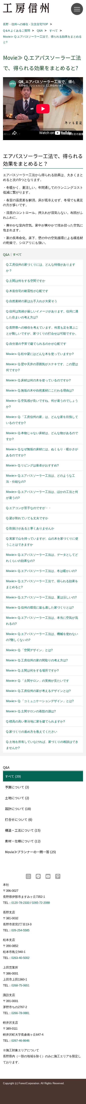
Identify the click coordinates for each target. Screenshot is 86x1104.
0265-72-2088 (41, 902)
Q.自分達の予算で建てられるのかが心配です (36, 343)
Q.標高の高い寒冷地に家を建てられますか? (35, 721)
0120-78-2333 (20, 902)
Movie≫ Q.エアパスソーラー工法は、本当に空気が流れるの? (42, 620)
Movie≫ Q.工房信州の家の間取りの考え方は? (37, 660)
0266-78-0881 (20, 1013)
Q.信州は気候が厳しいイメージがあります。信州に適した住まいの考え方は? (42, 314)
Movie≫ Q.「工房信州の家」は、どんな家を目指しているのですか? (42, 419)
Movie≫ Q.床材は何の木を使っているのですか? (38, 380)
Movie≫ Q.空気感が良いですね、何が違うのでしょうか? (42, 403)
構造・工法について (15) (23, 830)
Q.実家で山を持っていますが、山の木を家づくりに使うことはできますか (42, 541)
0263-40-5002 (20, 958)
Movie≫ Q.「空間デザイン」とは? (29, 650)
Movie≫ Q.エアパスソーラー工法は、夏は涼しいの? (41, 597)
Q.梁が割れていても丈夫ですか (27, 518)
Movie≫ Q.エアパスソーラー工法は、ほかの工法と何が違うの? (42, 494)
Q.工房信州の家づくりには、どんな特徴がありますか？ (40, 267)
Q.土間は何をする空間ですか (25, 280)
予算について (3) (17, 787)
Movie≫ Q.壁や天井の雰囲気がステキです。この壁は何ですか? (42, 367)
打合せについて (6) (18, 819)
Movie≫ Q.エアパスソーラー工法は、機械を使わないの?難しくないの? (42, 637)
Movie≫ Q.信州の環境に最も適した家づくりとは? (40, 607)
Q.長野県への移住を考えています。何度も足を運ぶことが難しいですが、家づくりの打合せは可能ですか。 (42, 330)
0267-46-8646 (20, 1040)
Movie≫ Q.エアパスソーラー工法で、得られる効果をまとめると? (42, 584)
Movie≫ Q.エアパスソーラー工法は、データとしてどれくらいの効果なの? (42, 557)
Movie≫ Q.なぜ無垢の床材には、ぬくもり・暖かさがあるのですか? (42, 452)
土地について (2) (17, 797)
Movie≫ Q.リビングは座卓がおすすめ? (32, 465)
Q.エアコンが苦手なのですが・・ (28, 508)
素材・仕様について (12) (23, 841)
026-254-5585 (20, 930)
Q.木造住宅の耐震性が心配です (27, 291)
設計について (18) (18, 808)
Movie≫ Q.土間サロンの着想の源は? (31, 711)
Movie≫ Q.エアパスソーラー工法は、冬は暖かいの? (41, 571)
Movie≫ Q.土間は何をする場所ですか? (32, 670)
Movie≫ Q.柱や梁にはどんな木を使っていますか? (40, 354)
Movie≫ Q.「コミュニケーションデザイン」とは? (40, 701)
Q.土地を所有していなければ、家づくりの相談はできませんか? (42, 744)
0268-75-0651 (20, 985)
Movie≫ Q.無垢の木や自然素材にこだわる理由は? (40, 390)
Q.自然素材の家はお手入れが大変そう (31, 301)
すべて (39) (13, 776)
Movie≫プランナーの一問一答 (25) (30, 851)
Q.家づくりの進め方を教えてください (31, 731)
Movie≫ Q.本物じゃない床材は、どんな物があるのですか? (42, 436)
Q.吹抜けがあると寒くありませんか (30, 528)
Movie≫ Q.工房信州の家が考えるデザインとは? (38, 690)
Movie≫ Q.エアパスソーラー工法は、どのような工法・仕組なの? (40, 478)
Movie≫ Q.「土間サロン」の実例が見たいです (37, 680)
